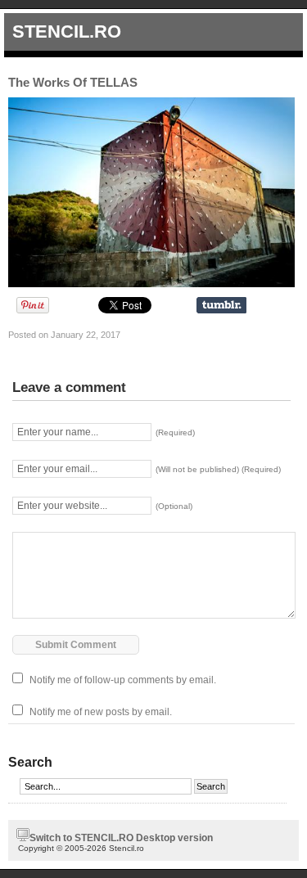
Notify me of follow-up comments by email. (122, 680)
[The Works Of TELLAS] (151, 284)
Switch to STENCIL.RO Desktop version (121, 838)
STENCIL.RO (66, 31)
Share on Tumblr (221, 305)
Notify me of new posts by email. (100, 712)
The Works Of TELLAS (73, 82)
